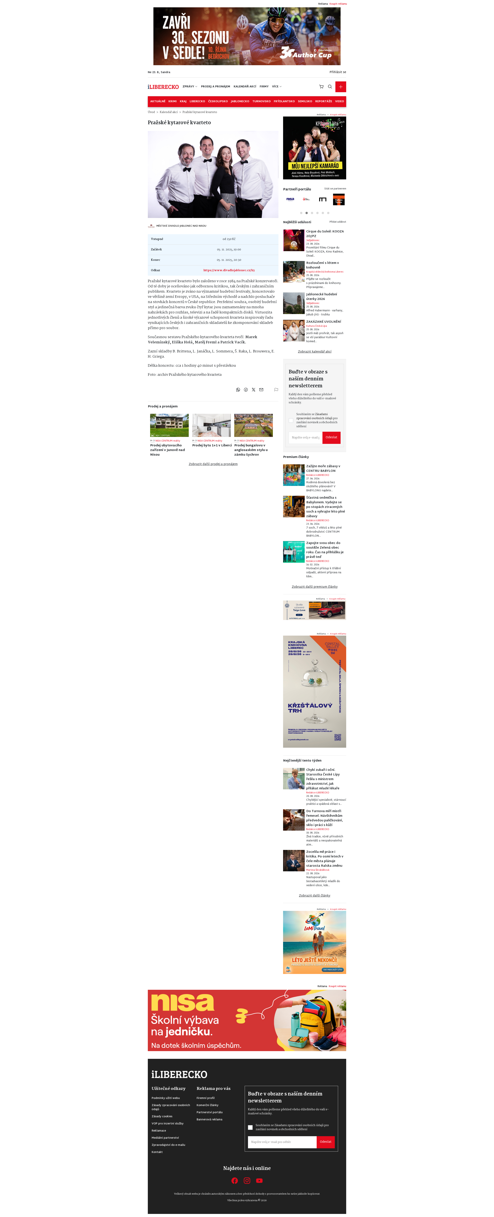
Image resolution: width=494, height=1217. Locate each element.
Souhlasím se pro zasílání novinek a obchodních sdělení (218, 620)
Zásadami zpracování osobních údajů (218, 618)
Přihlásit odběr (215, 632)
